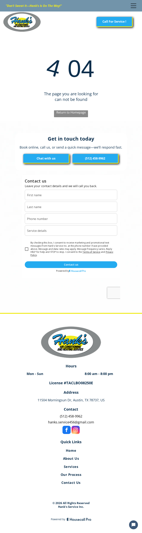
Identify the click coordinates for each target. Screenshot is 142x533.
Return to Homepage (71, 112)
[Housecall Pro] (79, 519)
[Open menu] (133, 6)
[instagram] (76, 430)
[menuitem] (71, 451)
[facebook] (66, 430)
